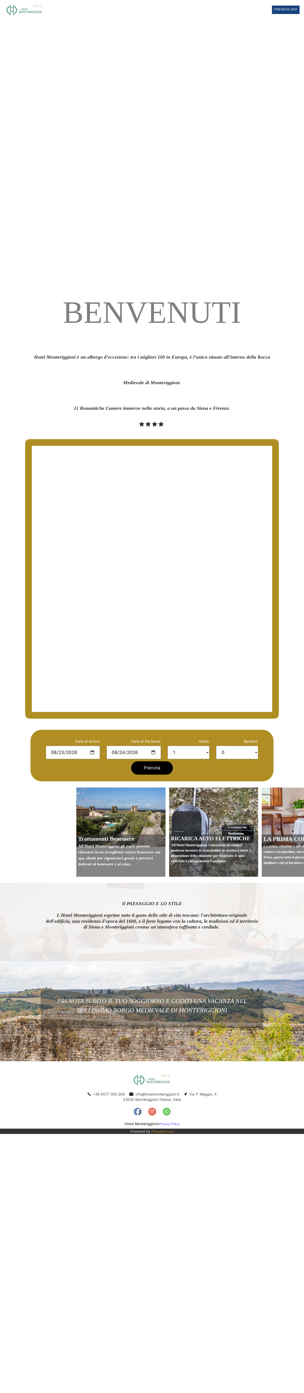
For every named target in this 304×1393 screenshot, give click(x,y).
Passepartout (163, 1131)
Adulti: (204, 741)
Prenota (152, 767)
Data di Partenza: (146, 741)
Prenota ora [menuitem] (285, 9)
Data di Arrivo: (87, 741)
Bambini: (251, 741)
